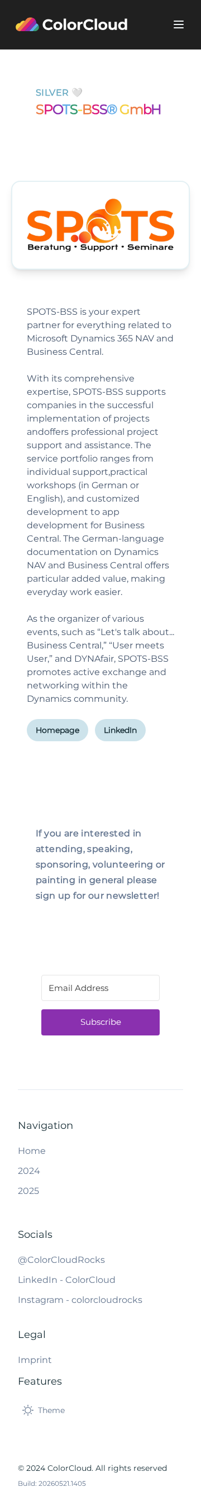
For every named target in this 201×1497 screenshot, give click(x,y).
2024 (29, 1171)
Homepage (57, 730)
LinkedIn (120, 730)
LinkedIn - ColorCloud (67, 1280)
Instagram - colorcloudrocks (80, 1300)
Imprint (35, 1360)
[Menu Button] (179, 24)
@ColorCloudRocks (61, 1260)
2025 (28, 1191)
